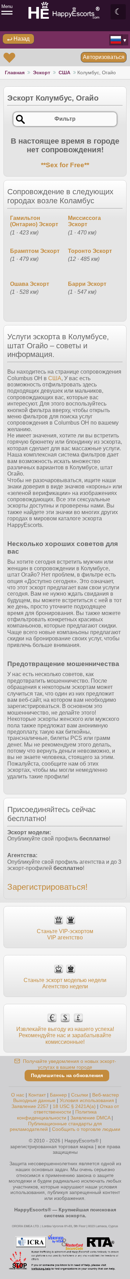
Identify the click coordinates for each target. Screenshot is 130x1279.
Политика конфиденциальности (57, 1114)
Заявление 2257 (30, 1106)
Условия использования (87, 1100)
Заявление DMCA (90, 1117)
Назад (20, 39)
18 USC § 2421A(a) (74, 1106)
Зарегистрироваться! (47, 887)
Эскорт (41, 72)
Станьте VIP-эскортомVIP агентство (65, 934)
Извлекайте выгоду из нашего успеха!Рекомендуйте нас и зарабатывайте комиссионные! (65, 1035)
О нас (17, 1095)
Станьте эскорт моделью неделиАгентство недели (65, 983)
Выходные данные (34, 1100)
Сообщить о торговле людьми (86, 1129)
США (64, 72)
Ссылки (79, 1095)
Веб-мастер (105, 1095)
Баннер (58, 1095)
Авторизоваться (103, 57)
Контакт (37, 1095)
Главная (15, 72)
